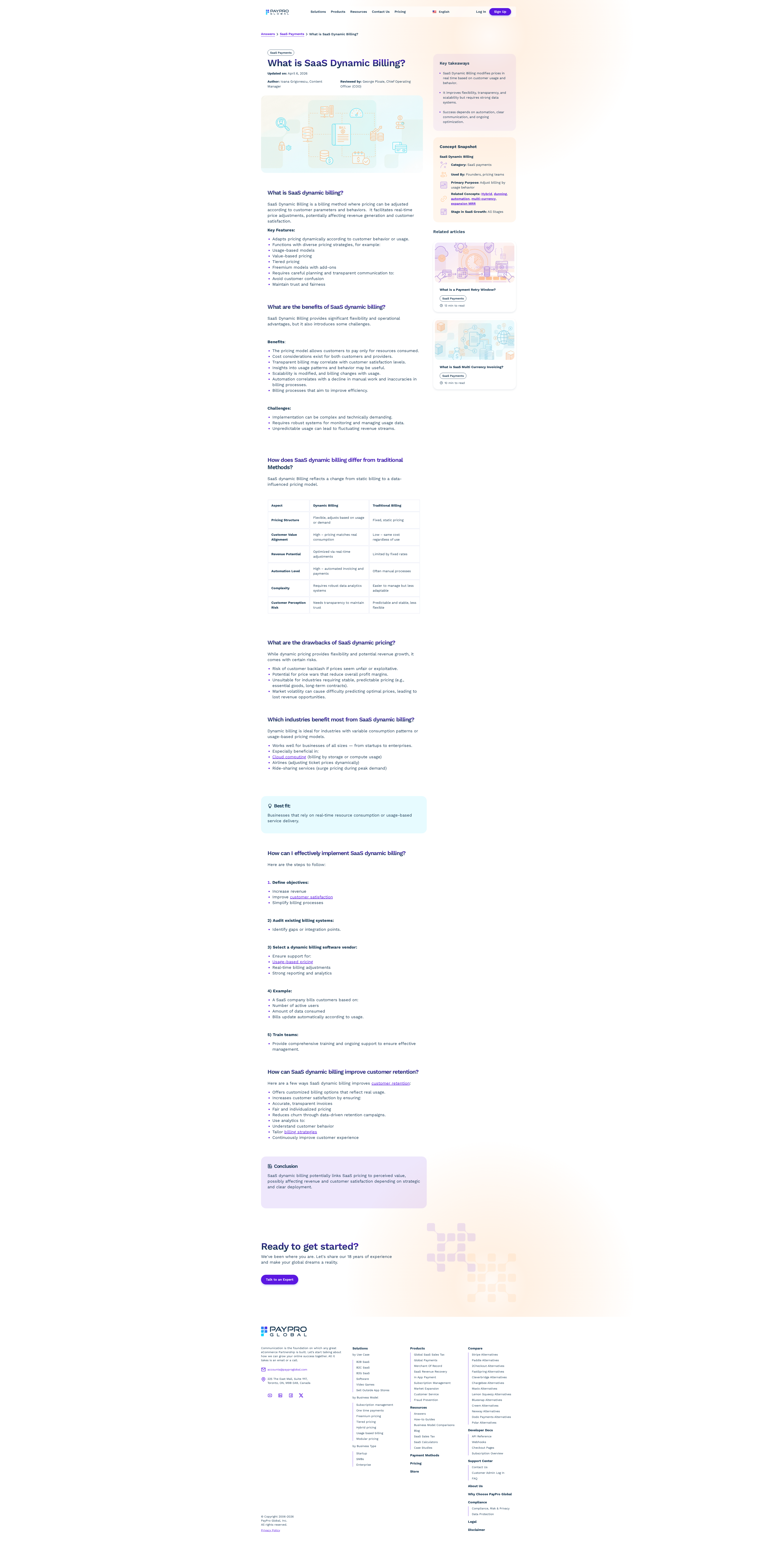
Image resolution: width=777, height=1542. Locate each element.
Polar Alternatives (484, 1422)
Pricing (400, 12)
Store (414, 1471)
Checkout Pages (483, 1447)
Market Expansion (426, 1388)
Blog (417, 1430)
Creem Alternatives (485, 1405)
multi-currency (483, 199)
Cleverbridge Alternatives (489, 1377)
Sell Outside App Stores (372, 1390)
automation (460, 199)
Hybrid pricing (366, 1427)
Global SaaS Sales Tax (429, 1354)
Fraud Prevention (426, 1399)
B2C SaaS (363, 1367)
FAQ (474, 1478)
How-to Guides (424, 1419)
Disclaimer (476, 1530)
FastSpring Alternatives (488, 1371)
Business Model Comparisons (434, 1425)
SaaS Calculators (426, 1442)
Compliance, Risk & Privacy (491, 1508)
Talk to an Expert (279, 1279)
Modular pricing (367, 1438)
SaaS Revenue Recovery (430, 1371)
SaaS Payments (292, 34)
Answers (268, 34)
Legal (472, 1522)
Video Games (365, 1384)
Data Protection (483, 1514)
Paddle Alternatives (485, 1360)
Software (362, 1378)
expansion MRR (463, 204)
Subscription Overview (487, 1453)
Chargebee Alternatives (488, 1382)
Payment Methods (424, 1455)
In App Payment (425, 1377)
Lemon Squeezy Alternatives (491, 1394)
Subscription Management (432, 1382)
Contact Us (381, 12)
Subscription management (374, 1404)
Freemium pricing (368, 1416)
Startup (361, 1453)
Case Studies (423, 1447)
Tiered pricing (366, 1421)
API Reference (481, 1436)
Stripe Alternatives (485, 1354)
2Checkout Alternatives (488, 1365)
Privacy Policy (270, 1530)
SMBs (360, 1459)
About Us (475, 1486)
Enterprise (363, 1464)
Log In (481, 12)
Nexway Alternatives (486, 1411)
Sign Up (500, 12)
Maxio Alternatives (484, 1388)
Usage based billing (369, 1433)
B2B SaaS (362, 1361)
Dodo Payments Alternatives (491, 1416)
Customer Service (426, 1394)
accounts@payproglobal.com (287, 1369)
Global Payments (425, 1360)
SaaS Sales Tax (424, 1436)
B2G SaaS (363, 1373)
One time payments (370, 1410)
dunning (500, 194)
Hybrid (486, 194)
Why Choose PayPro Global (490, 1494)
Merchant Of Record (428, 1365)
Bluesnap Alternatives (487, 1399)
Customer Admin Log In (488, 1472)
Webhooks (479, 1442)
